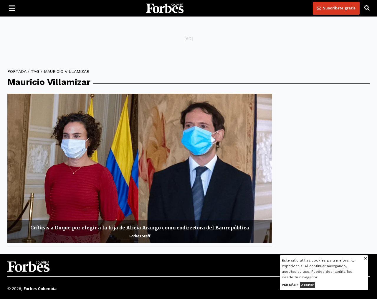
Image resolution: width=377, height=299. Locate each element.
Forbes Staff (139, 236)
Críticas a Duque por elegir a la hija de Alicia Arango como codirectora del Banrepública (139, 228)
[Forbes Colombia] (165, 8)
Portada (16, 71)
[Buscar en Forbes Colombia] (367, 8)
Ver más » (290, 284)
